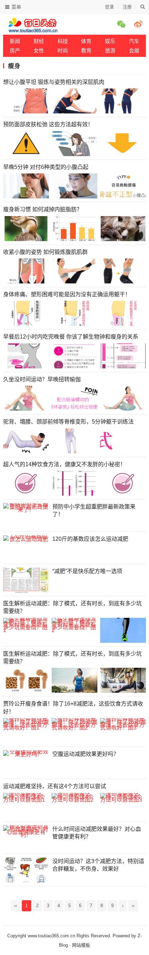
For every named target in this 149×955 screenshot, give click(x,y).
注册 (127, 6)
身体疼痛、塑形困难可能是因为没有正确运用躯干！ (67, 294)
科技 (63, 41)
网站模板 (81, 945)
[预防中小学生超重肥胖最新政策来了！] (26, 515)
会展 (134, 50)
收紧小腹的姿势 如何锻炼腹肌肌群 (45, 252)
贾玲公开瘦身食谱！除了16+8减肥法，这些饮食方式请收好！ (73, 707)
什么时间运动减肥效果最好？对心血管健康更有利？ (96, 832)
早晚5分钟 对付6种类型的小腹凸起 (45, 167)
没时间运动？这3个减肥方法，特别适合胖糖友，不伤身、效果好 (98, 865)
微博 (139, 24)
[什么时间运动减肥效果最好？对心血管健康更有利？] (26, 837)
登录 (109, 6)
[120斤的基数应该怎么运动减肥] (26, 547)
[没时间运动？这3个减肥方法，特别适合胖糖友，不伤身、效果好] (26, 870)
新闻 (15, 41)
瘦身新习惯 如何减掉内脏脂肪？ (42, 209)
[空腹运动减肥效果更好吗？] (26, 762)
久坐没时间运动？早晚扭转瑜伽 (42, 379)
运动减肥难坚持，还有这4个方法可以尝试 (54, 786)
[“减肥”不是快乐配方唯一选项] (26, 580)
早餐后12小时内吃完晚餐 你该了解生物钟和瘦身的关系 (70, 337)
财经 (39, 41)
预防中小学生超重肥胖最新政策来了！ (93, 510)
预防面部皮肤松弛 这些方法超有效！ (48, 124)
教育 (86, 50)
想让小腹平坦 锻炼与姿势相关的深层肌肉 (53, 82)
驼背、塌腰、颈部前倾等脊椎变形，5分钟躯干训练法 (68, 422)
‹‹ (15, 905)
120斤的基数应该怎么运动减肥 (90, 539)
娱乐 (110, 41)
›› (133, 905)
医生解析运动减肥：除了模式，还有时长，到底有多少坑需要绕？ (72, 607)
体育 (86, 41)
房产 (15, 50)
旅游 (110, 50)
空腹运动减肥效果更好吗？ (85, 754)
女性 (39, 50)
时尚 (63, 50)
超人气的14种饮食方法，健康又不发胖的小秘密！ (64, 464)
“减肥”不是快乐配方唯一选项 (87, 571)
